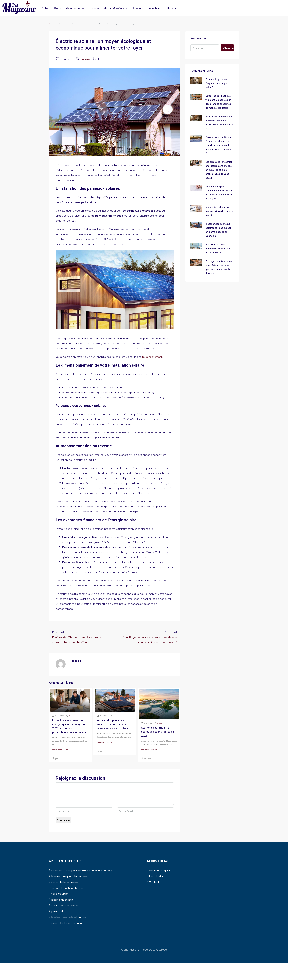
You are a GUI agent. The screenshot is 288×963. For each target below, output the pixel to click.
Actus (45, 7)
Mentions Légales (160, 870)
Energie (138, 7)
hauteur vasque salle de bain (69, 876)
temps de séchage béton (67, 887)
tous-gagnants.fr (152, 356)
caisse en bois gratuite (66, 905)
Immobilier (155, 7)
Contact (154, 882)
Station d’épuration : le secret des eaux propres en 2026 (157, 731)
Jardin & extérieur (116, 7)
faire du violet (60, 893)
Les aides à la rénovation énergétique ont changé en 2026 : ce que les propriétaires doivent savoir (219, 170)
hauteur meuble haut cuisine (69, 917)
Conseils (172, 7)
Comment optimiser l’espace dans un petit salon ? (217, 83)
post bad (57, 911)
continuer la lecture (60, 749)
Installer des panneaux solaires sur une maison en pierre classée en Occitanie (113, 724)
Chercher (228, 48)
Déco (57, 7)
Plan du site (156, 876)
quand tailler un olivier (65, 882)
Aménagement (75, 7)
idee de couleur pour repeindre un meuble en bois (82, 870)
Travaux (95, 7)
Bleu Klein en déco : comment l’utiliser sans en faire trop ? (218, 248)
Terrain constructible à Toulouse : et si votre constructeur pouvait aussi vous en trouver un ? (219, 145)
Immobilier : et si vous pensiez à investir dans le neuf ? (219, 211)
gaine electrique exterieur (67, 922)
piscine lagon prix (62, 899)
